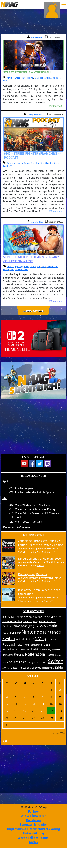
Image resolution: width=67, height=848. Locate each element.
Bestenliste (15, 621)
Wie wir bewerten (33, 816)
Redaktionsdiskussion (16, 649)
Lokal (43, 266)
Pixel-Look (51, 639)
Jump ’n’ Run (41, 626)
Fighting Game (23, 163)
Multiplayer (52, 266)
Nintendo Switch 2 (43, 77)
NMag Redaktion (35, 114)
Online (6, 269)
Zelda (59, 667)
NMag (40, 638)
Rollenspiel (35, 654)
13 (33, 704)
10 (6, 704)
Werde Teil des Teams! (33, 838)
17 (6, 711)
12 (24, 704)
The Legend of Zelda (29, 667)
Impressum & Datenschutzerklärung (33, 829)
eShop (35, 621)
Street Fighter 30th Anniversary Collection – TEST (31, 259)
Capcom (11, 163)
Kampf (33, 266)
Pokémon (22, 644)
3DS (4, 617)
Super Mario (41, 662)
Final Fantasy (45, 621)
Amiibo (10, 77)
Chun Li (10, 266)
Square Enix (17, 662)
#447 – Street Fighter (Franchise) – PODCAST (32, 155)
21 (42, 711)
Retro (19, 654)
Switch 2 (7, 667)
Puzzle (46, 644)
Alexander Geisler (31, 562)
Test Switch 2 (48, 552)
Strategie (30, 662)
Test (39, 552)
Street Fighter (46, 163)
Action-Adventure (35, 617)
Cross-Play (20, 77)
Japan (24, 626)
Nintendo (31, 631)
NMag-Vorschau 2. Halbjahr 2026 (39, 558)
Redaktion (33, 820)
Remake (56, 649)
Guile (26, 266)
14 (42, 704)
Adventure (54, 617)
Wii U (51, 667)
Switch (55, 661)
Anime (5, 621)
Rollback (56, 77)
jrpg (31, 625)
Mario (53, 626)
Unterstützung (33, 833)
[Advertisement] (33, 429)
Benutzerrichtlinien (34, 824)
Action (19, 617)
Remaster (7, 654)
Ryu (5, 80)
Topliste (45, 667)
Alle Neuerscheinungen (16, 527)
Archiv (33, 842)
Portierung (36, 644)
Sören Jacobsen (30, 577)
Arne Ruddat (37, 37)
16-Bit (11, 617)
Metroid (6, 633)
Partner (33, 811)
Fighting (29, 77)
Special (40, 565)
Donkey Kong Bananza (32, 574)
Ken (32, 163)
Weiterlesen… (56, 106)
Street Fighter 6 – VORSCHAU (27, 72)
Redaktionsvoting (41, 649)
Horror (16, 626)
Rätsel (50, 654)
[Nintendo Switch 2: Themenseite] (33, 338)
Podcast (8, 644)
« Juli (5, 741)
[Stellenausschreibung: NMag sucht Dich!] (33, 381)
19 (24, 711)
